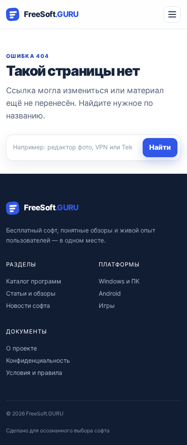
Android (110, 293)
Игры (107, 305)
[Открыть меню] (172, 14)
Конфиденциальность (38, 360)
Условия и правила (34, 372)
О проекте (21, 348)
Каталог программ (33, 281)
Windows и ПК (119, 281)
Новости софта (28, 305)
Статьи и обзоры (31, 293)
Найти (160, 147)
